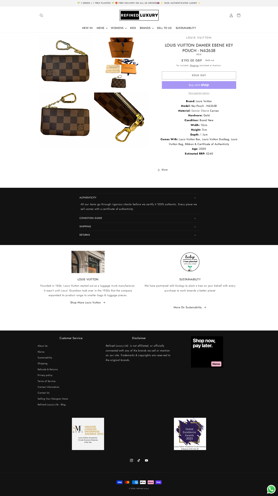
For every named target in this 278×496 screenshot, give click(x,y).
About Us (43, 346)
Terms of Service (47, 381)
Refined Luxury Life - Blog (51, 404)
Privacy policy (45, 375)
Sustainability (45, 357)
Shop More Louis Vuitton (85, 302)
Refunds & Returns (48, 369)
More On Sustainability (188, 307)
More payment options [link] (199, 93)
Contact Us (43, 393)
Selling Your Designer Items (53, 399)
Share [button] (165, 169)
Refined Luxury (143, 488)
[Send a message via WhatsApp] (271, 489)
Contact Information (48, 387)
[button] (41, 15)
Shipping (194, 65)
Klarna (41, 352)
